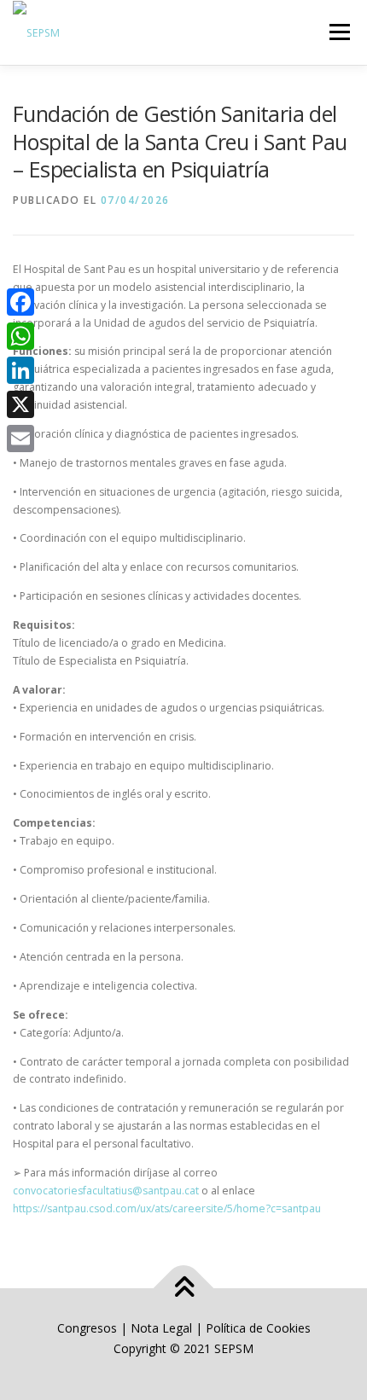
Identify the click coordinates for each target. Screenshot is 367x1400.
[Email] (20, 438)
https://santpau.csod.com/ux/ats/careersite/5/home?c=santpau (167, 1208)
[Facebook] (20, 302)
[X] (20, 404)
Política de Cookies (258, 1328)
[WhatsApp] (20, 336)
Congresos (88, 1328)
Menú (338, 32)
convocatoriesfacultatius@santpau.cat (106, 1190)
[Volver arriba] (184, 1288)
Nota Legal (161, 1328)
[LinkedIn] (20, 370)
